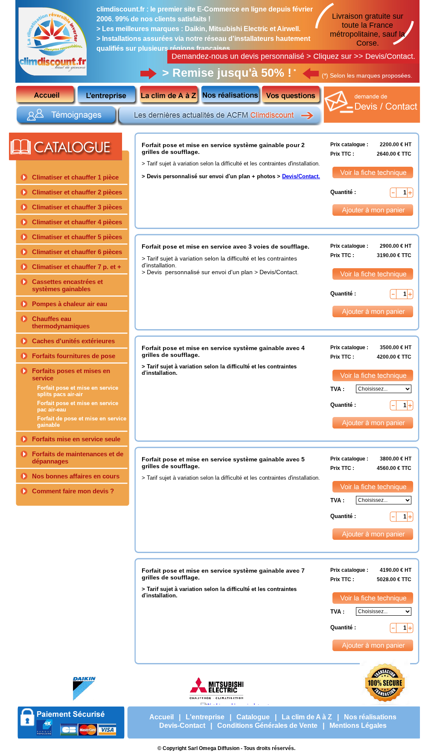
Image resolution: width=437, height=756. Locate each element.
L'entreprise (205, 717)
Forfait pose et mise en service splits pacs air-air (77, 391)
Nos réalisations (370, 717)
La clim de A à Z (307, 717)
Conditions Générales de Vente (267, 725)
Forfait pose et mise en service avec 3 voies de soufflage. (225, 246)
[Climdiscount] (52, 78)
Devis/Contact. (301, 176)
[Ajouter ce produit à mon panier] (373, 209)
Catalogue (253, 717)
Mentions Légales (358, 725)
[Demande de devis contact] (372, 124)
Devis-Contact (182, 725)
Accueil (161, 717)
